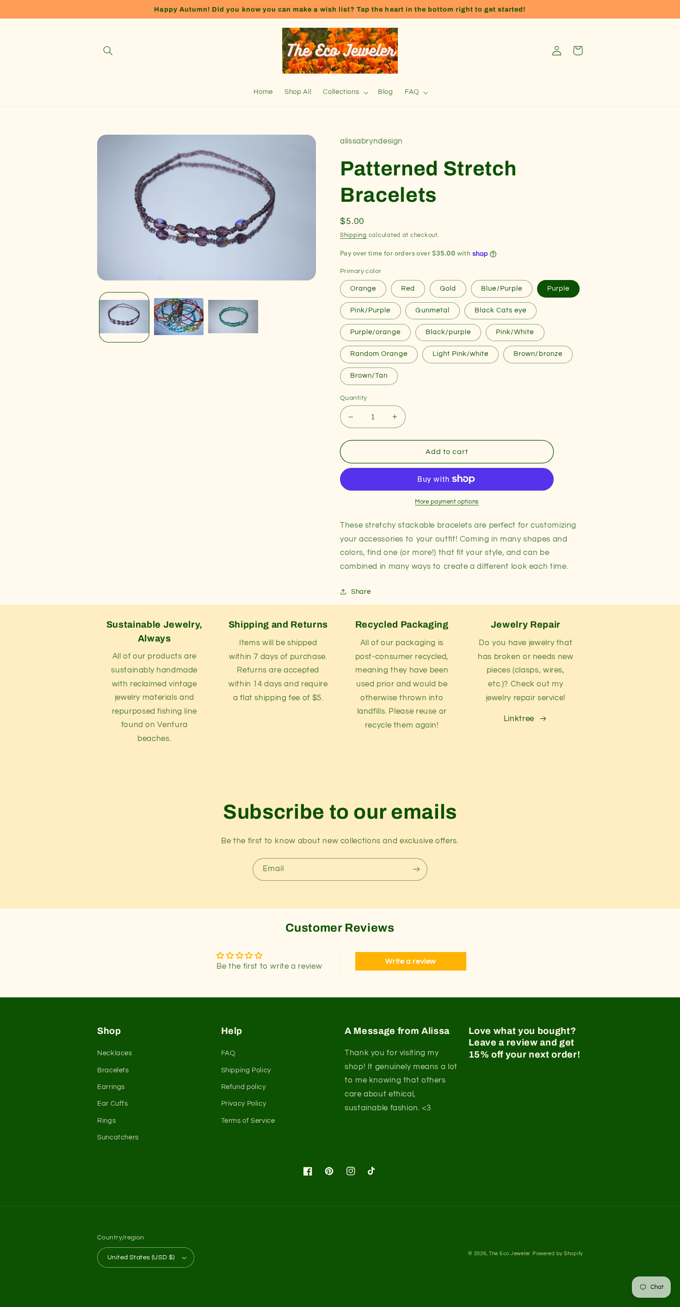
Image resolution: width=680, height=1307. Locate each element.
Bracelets (113, 1070)
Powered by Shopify (557, 1253)
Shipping (353, 235)
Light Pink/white (461, 353)
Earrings (111, 1086)
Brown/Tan (369, 375)
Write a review (410, 961)
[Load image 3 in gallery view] (233, 317)
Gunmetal (432, 310)
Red (408, 288)
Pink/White (515, 332)
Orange (363, 288)
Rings (106, 1120)
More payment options (447, 502)
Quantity (353, 398)
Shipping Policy (246, 1070)
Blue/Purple (501, 288)
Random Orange (379, 353)
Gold (448, 288)
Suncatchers (118, 1137)
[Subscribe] (416, 869)
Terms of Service (248, 1120)
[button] (107, 50)
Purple (558, 288)
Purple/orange (375, 332)
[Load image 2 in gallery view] (179, 317)
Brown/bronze (538, 353)
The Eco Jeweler (510, 1253)
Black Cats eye (501, 310)
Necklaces (114, 1053)
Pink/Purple (370, 310)
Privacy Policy (243, 1103)
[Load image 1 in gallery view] (124, 317)
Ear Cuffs (112, 1103)
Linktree (519, 719)
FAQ (228, 1053)
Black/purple (448, 332)
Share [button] (361, 591)
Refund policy (243, 1086)
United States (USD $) (141, 1257)
